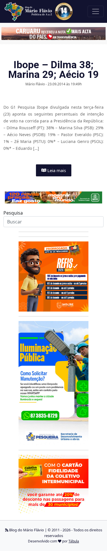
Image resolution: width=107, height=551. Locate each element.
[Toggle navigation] (96, 11)
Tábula (73, 541)
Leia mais (56, 170)
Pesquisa (13, 213)
